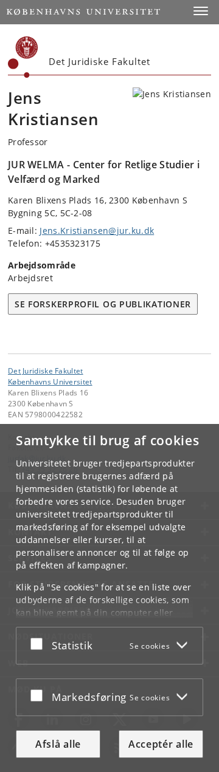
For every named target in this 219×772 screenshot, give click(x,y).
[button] (201, 11)
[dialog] (109, 598)
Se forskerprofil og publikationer (103, 304)
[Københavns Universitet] (23, 57)
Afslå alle (58, 744)
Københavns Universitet (50, 381)
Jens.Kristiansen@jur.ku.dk (97, 230)
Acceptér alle (160, 744)
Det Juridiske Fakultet (45, 370)
